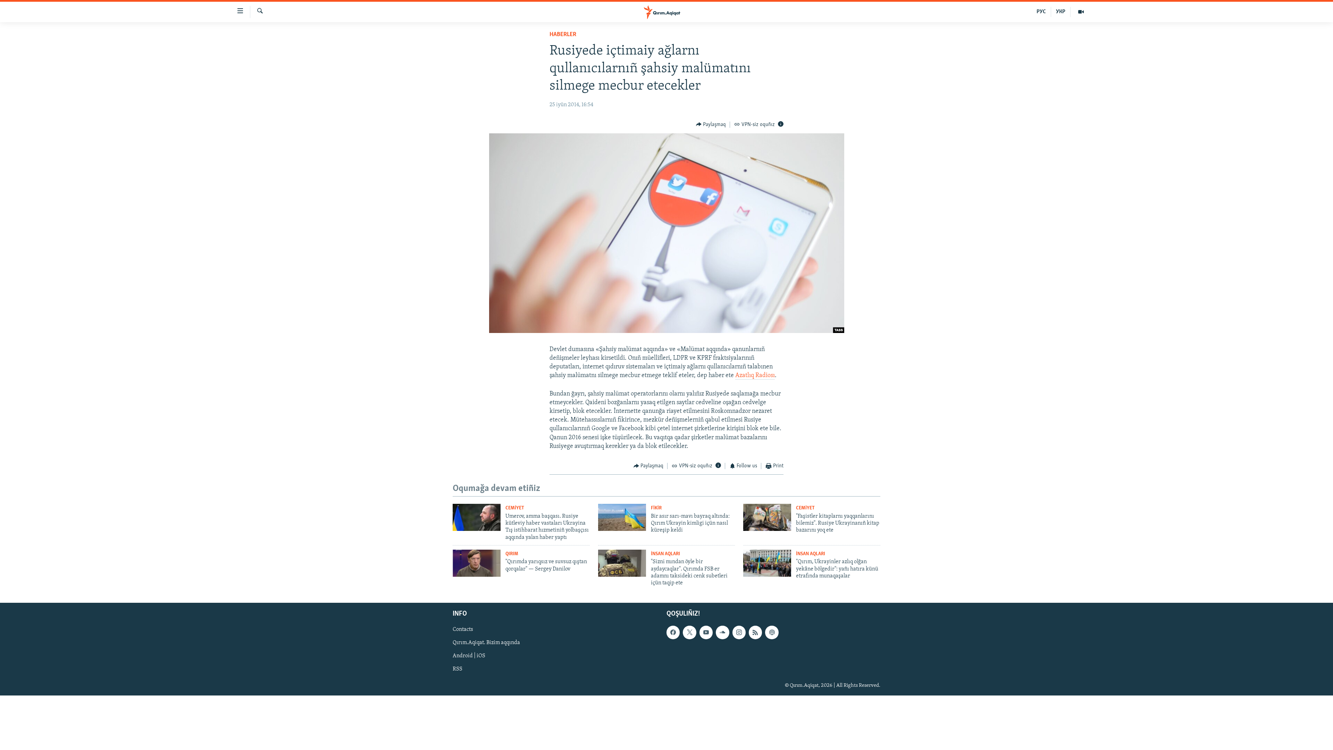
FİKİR (656, 508)
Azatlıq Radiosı (755, 376)
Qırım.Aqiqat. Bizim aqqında (486, 642)
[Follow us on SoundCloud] (722, 632)
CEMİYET (514, 508)
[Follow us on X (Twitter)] (689, 632)
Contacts (463, 629)
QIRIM (511, 554)
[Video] (1081, 12)
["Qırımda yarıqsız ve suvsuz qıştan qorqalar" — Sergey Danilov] (477, 563)
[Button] (711, 124)
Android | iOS (469, 656)
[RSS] (755, 632)
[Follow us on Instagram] (739, 632)
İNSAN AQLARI (665, 554)
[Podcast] (771, 632)
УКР (1060, 12)
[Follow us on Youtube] (706, 632)
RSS (457, 669)
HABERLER (563, 35)
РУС (1041, 12)
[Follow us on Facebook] (673, 632)
